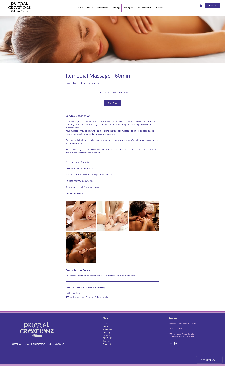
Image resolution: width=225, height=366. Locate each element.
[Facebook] (171, 343)
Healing (106, 332)
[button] (201, 5)
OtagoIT (61, 344)
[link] (112, 103)
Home (105, 323)
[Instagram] (176, 343)
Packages (107, 335)
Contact (106, 341)
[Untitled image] (81, 216)
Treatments (108, 329)
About (105, 326)
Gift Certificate (109, 338)
